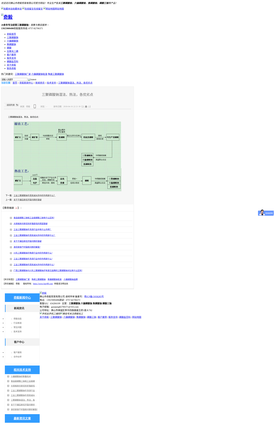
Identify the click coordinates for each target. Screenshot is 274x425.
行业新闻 (18, 323)
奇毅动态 (18, 319)
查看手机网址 (35, 107)
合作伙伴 (18, 357)
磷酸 (9, 48)
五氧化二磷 (12, 51)
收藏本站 (17, 9)
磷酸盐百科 (12, 61)
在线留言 (38, 9)
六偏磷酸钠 (12, 41)
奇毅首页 (11, 34)
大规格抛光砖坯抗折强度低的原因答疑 (31, 224)
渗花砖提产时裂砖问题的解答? (27, 247)
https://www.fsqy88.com (43, 284)
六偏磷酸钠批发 (39, 74)
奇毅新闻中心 (26, 83)
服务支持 (11, 58)
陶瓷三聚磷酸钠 (56, 74)
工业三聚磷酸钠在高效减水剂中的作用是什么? (34, 265)
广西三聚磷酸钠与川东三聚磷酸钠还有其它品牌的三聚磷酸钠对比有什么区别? (48, 270)
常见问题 (18, 327)
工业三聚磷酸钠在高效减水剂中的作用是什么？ (35, 195)
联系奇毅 (11, 68)
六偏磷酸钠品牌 (71, 279)
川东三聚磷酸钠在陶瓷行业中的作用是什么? (33, 253)
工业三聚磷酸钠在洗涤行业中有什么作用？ (33, 229)
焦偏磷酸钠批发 (55, 279)
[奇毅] (7, 17)
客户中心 (19, 342)
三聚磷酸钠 (12, 37)
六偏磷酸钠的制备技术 (21, 376)
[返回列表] (12, 106)
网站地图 (59, 9)
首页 (15, 83)
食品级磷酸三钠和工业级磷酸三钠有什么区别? (34, 218)
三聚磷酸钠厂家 (23, 74)
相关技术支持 (22, 369)
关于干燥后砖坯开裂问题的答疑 (28, 200)
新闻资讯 (40, 83)
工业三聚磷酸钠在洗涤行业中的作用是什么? (33, 259)
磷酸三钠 (91, 317)
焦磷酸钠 (11, 44)
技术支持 (51, 83)
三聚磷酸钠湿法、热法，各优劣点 (75, 83)
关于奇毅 (11, 65)
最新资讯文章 (22, 418)
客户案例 (11, 54)
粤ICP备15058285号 (94, 296)
